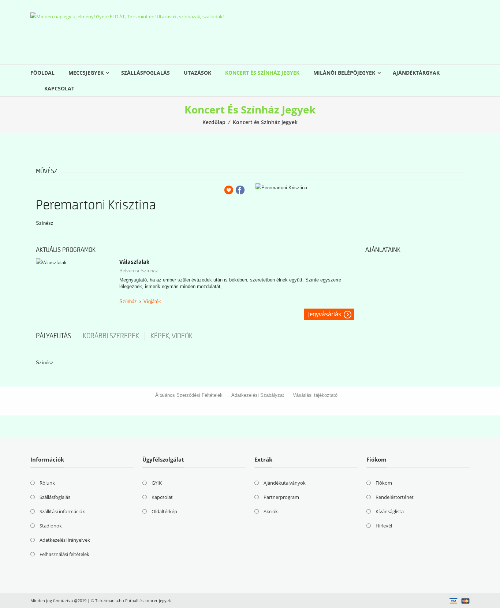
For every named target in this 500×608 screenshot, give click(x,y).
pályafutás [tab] (53, 336)
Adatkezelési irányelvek (65, 540)
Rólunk (47, 483)
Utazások (197, 72)
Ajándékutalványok (285, 483)
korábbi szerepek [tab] (111, 336)
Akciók (271, 511)
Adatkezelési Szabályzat (257, 395)
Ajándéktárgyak (416, 72)
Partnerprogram (281, 497)
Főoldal (42, 72)
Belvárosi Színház (138, 270)
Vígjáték (152, 301)
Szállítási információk (62, 511)
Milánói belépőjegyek (344, 72)
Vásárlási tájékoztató (315, 395)
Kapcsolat (59, 88)
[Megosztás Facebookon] (240, 190)
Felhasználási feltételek (64, 554)
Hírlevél (384, 525)
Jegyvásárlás (324, 314)
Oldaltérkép (164, 511)
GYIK (157, 483)
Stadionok (51, 525)
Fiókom (384, 483)
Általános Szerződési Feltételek (189, 395)
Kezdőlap (213, 122)
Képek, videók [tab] (171, 336)
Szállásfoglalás (145, 72)
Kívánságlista (390, 511)
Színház (128, 301)
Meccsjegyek (86, 72)
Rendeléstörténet (395, 497)
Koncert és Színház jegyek (262, 72)
